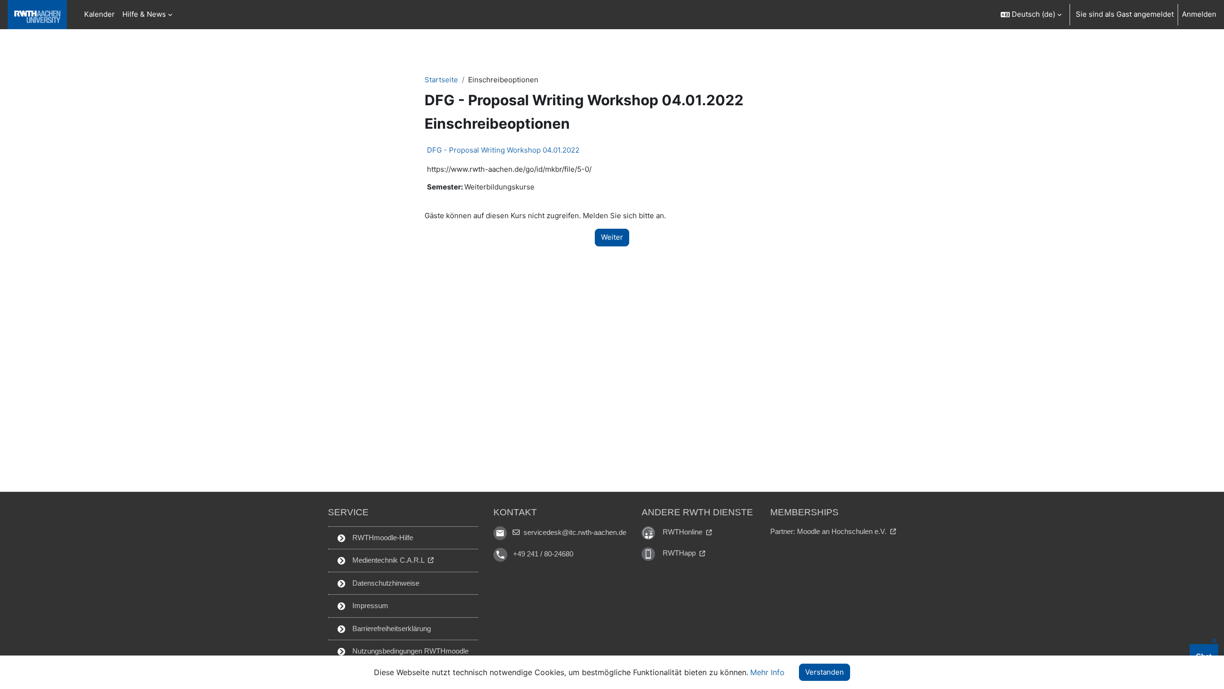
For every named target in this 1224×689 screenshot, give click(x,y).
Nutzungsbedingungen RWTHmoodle (409, 651)
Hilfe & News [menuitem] (144, 14)
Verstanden (824, 672)
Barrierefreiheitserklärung (390, 628)
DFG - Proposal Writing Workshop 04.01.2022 (503, 150)
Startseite (441, 79)
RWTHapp (680, 553)
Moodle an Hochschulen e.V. (842, 531)
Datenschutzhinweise (384, 583)
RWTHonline (683, 532)
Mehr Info (767, 672)
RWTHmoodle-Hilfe (381, 537)
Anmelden (1199, 14)
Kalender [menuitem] (99, 14)
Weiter (612, 237)
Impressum (369, 605)
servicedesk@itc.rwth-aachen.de (574, 532)
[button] (1031, 14)
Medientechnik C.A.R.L (388, 560)
